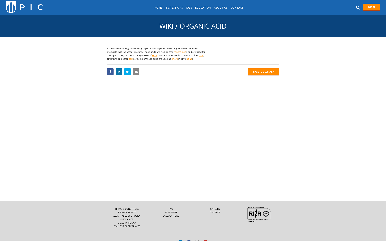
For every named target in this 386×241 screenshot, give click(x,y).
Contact (237, 7)
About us (221, 7)
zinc (201, 55)
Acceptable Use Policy (127, 215)
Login (371, 7)
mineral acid (180, 51)
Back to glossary (263, 71)
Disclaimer (126, 219)
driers (175, 58)
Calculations (171, 215)
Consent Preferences (127, 226)
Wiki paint (171, 212)
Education (203, 7)
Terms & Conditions (127, 208)
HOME (158, 7)
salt (131, 58)
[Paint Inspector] (24, 7)
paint (189, 58)
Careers (215, 208)
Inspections (174, 7)
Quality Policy (127, 222)
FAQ (171, 208)
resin (154, 55)
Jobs (189, 7)
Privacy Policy (127, 212)
